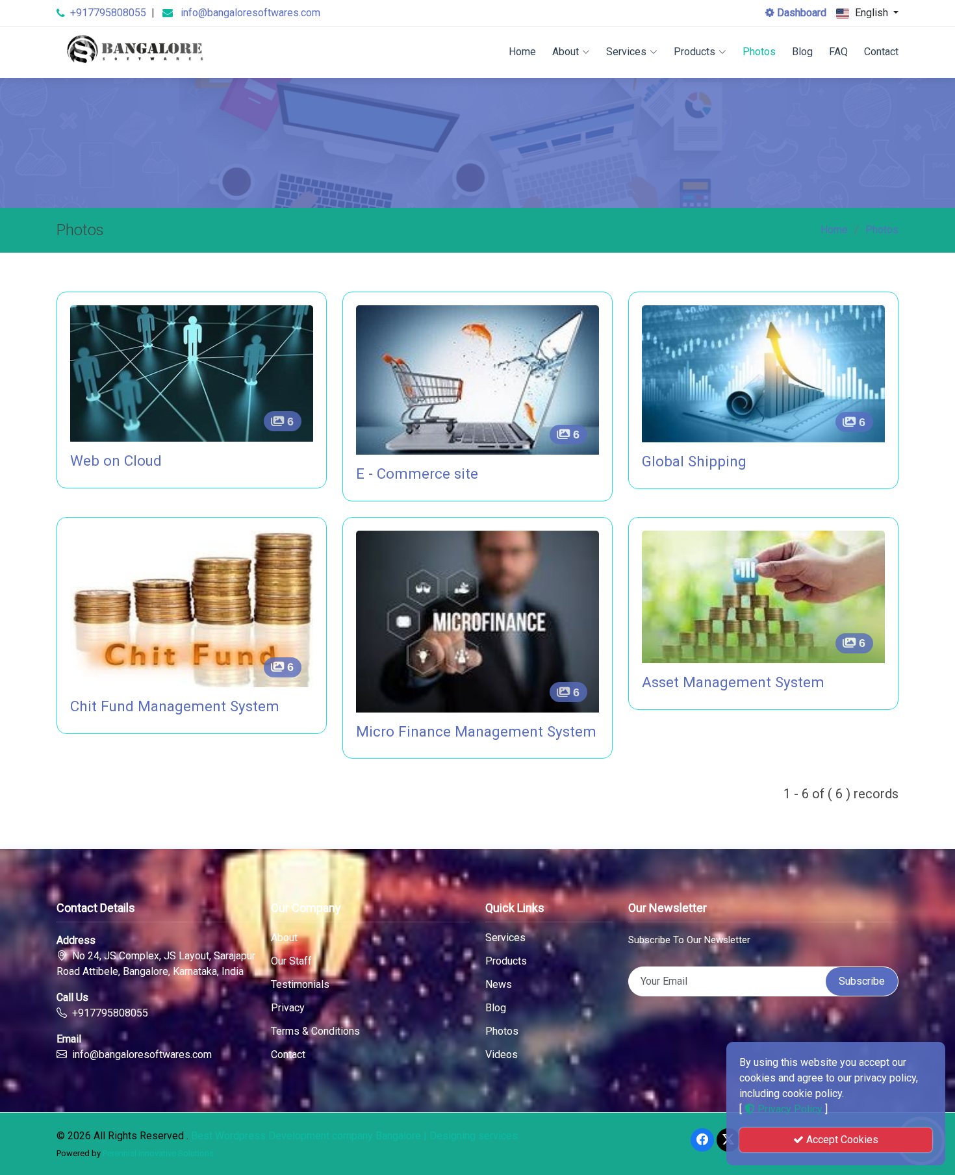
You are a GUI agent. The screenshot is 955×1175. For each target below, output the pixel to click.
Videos (501, 1055)
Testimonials (300, 984)
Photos (759, 51)
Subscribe (862, 981)
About (565, 51)
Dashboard (800, 12)
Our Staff (291, 961)
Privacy (288, 1008)
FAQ (838, 51)
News (498, 984)
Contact (881, 51)
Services (626, 51)
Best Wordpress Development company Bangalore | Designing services (354, 1136)
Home (522, 51)
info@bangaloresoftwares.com (250, 12)
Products (694, 51)
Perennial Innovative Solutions (158, 1153)
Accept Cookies (841, 1139)
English (871, 12)
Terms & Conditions (315, 1031)
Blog (802, 51)
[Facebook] (702, 1140)
